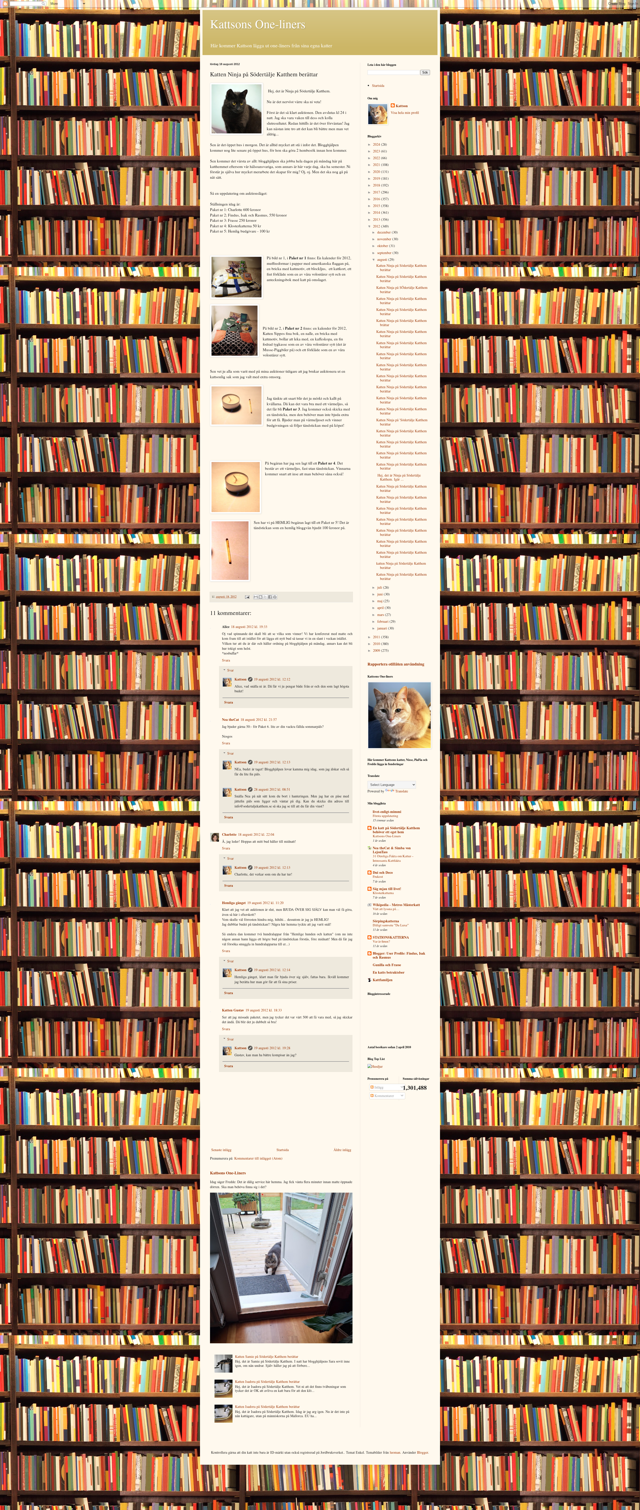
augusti (382, 259)
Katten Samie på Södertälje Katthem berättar (266, 1356)
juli (380, 587)
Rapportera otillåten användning (396, 664)
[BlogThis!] (260, 596)
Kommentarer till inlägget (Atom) (258, 1158)
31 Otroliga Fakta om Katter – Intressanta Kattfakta (393, 858)
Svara (226, 660)
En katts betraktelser (388, 972)
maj (380, 600)
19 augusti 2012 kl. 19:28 (272, 1047)
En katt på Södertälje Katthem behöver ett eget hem (396, 829)
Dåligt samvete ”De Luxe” (391, 925)
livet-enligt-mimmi (387, 811)
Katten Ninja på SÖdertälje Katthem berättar (402, 289)
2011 (377, 636)
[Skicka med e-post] (255, 596)
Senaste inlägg (221, 1149)
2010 (377, 643)
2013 (377, 219)
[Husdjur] (375, 1066)
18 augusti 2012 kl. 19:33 (249, 626)
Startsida (282, 1149)
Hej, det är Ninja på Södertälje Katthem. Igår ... (398, 477)
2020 (377, 171)
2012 (377, 226)
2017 (377, 192)
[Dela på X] (265, 596)
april (381, 607)
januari (382, 628)
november (384, 239)
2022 (377, 157)
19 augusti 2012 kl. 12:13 (272, 762)
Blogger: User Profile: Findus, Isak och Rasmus (399, 955)
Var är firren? (381, 941)
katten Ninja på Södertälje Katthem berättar (401, 565)
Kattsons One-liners (258, 24)
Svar (230, 670)
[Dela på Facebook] (270, 596)
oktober (383, 245)
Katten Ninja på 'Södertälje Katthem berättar (402, 421)
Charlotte (229, 834)
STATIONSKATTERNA (391, 937)
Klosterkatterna (383, 893)
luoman (395, 1452)
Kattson (240, 679)
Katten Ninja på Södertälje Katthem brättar (401, 322)
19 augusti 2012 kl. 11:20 (265, 902)
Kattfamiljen (382, 979)
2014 (377, 212)
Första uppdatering (385, 815)
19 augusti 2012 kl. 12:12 (272, 679)
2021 (377, 164)
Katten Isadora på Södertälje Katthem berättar (267, 1381)
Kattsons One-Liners (228, 1173)
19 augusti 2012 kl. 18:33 (264, 1010)
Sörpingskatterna (386, 921)
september (384, 252)
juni (380, 594)
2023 (377, 151)
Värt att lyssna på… (386, 909)
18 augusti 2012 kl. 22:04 (256, 834)
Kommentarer (384, 1095)
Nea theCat (230, 719)
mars (381, 614)
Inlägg (379, 1087)
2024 (377, 144)
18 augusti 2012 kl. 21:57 (258, 719)
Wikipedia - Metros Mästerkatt (396, 904)
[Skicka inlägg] (247, 596)
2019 (377, 178)
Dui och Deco (383, 872)
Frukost (378, 876)
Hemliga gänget (234, 902)
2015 (377, 205)
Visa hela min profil (405, 112)
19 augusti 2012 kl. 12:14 (272, 969)
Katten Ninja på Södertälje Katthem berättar (401, 267)
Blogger (422, 1452)
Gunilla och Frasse (387, 964)
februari (383, 621)
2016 (377, 198)
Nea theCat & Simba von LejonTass (392, 849)
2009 (377, 650)
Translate (401, 791)
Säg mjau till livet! (387, 888)
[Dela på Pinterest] (274, 596)
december (384, 232)
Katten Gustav (233, 1010)
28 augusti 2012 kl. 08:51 (272, 789)
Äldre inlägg (342, 1149)
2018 (377, 185)
